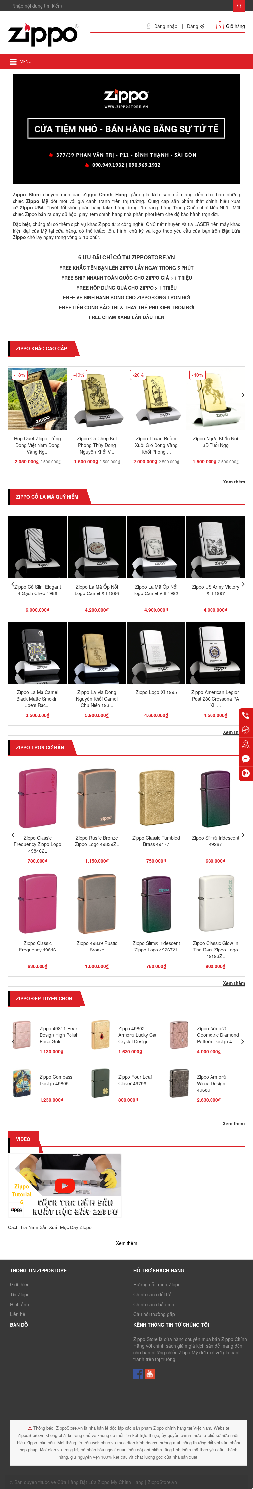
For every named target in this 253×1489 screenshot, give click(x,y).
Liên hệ (17, 1314)
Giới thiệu (20, 1284)
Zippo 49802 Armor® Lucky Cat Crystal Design (137, 1035)
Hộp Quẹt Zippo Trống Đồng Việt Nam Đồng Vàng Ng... (37, 445)
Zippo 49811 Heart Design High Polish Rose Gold (59, 1035)
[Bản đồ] (246, 744)
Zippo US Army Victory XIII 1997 (215, 589)
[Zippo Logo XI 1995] (156, 654)
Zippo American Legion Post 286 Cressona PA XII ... (215, 698)
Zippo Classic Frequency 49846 (37, 946)
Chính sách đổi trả (152, 1294)
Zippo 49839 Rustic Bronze (97, 946)
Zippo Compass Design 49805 (56, 1080)
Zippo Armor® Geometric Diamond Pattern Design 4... (218, 1035)
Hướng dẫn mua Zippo (157, 1284)
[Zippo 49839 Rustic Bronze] (97, 905)
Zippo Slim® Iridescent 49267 (215, 840)
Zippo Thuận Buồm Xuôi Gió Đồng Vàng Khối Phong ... (156, 445)
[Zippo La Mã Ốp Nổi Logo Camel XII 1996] (97, 549)
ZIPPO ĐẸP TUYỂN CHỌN (44, 998)
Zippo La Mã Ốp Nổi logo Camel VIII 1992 (156, 589)
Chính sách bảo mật (154, 1304)
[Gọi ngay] (246, 715)
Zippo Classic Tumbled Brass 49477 (156, 840)
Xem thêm (234, 481)
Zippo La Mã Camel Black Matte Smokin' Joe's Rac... (37, 698)
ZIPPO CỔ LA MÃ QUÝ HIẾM (47, 496)
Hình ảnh (19, 1304)
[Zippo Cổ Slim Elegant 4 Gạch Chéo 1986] (37, 549)
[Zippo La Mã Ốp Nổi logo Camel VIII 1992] (156, 549)
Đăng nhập (165, 26)
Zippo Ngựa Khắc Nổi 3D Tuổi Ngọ (215, 441)
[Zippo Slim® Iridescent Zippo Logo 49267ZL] (156, 905)
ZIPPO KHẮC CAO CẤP (41, 348)
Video (23, 1139)
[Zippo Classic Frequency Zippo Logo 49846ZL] (37, 800)
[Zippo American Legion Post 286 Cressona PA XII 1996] (215, 654)
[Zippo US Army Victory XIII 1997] (215, 549)
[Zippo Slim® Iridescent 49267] (215, 800)
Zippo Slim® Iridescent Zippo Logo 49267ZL (156, 946)
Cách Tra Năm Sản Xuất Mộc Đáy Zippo (50, 1227)
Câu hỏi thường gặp (154, 1314)
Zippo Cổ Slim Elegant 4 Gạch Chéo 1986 (37, 589)
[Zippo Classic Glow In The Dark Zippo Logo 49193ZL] (215, 905)
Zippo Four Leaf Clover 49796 (135, 1080)
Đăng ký (195, 26)
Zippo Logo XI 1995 (156, 692)
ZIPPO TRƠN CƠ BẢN (40, 747)
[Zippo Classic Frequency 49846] (37, 905)
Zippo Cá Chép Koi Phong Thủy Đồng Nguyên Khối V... (97, 445)
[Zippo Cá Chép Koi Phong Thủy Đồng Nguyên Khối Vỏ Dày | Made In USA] (97, 401)
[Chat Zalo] (246, 773)
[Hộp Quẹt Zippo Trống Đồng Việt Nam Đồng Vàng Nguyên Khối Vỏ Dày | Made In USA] (37, 401)
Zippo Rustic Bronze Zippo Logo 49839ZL (97, 840)
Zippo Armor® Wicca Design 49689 (211, 1083)
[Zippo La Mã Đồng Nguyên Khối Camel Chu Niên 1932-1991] (97, 654)
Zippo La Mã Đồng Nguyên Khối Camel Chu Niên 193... (97, 698)
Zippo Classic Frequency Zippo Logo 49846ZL (37, 844)
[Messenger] (246, 759)
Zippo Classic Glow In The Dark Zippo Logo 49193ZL (215, 949)
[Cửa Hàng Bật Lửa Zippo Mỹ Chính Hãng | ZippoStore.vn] (44, 35)
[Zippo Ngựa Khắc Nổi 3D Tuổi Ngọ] (215, 401)
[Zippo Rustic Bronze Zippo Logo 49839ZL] (97, 800)
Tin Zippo (20, 1294)
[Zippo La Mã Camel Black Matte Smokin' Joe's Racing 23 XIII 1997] (37, 654)
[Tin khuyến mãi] (246, 730)
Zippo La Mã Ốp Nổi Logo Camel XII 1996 (97, 589)
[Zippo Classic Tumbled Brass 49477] (156, 800)
